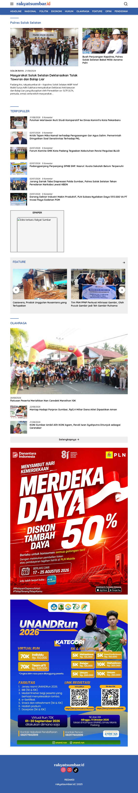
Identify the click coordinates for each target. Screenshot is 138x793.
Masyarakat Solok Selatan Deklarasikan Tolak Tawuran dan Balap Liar (43, 77)
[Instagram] (63, 770)
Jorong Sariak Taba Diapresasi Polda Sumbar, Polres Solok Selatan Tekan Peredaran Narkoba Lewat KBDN (73, 183)
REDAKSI (69, 779)
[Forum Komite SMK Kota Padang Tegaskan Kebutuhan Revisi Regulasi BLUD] (18, 153)
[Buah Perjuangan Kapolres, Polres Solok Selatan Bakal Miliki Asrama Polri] (105, 40)
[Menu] (12, 4)
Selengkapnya (68, 439)
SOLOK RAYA (17, 70)
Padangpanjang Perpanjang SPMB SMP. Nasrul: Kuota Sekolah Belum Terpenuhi (77, 166)
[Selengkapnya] (124, 262)
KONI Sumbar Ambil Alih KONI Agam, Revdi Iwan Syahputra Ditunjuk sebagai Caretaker (75, 426)
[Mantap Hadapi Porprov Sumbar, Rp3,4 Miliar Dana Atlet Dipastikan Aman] (18, 412)
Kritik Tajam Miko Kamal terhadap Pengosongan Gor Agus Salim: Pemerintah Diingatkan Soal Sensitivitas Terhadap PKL (75, 137)
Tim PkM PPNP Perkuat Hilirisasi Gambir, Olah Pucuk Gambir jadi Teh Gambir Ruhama (39, 304)
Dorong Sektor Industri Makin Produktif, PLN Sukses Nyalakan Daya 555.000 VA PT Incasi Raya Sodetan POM (78, 198)
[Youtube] (69, 770)
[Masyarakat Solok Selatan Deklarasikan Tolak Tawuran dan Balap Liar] (44, 47)
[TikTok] (75, 770)
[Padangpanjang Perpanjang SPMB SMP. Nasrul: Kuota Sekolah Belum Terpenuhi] (18, 168)
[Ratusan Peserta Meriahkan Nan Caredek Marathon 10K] (69, 361)
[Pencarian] (126, 4)
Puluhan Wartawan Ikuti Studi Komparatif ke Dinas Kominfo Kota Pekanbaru (75, 120)
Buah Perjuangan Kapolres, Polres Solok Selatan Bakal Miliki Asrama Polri (102, 59)
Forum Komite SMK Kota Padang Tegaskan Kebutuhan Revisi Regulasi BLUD (75, 150)
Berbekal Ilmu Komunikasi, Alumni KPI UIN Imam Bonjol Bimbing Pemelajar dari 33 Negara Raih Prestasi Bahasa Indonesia (95, 305)
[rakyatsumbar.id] (33, 4)
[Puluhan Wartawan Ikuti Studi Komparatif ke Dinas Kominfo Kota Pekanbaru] (18, 122)
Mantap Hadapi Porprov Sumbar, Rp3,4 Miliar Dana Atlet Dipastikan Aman (73, 409)
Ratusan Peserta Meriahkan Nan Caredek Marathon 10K (43, 400)
